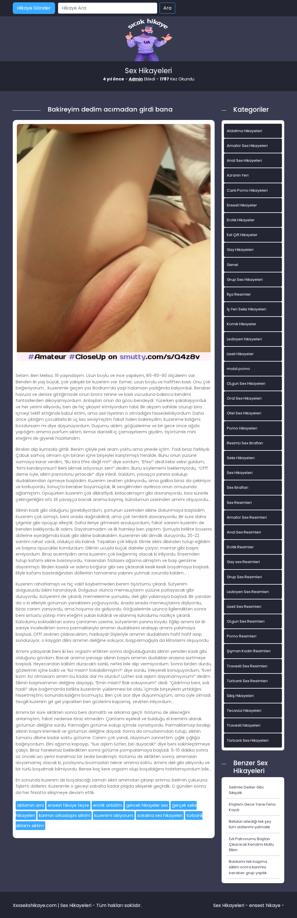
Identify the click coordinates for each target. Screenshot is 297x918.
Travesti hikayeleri (243, 725)
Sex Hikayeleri (240, 472)
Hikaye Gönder (34, 8)
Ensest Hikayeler (242, 205)
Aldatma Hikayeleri (244, 130)
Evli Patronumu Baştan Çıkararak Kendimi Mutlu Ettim (251, 844)
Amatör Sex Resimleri (247, 517)
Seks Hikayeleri (241, 457)
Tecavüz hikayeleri (244, 710)
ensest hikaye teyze (68, 805)
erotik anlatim (107, 805)
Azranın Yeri (238, 175)
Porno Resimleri (241, 636)
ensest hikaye (264, 905)
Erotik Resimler (240, 547)
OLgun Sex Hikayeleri (246, 383)
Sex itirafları (237, 487)
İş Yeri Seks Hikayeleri (246, 309)
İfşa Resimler (239, 294)
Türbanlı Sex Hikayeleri (248, 740)
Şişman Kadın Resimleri (249, 650)
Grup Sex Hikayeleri (245, 279)
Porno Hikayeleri (242, 428)
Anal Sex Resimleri (244, 532)
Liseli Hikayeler (240, 353)
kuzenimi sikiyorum (113, 815)
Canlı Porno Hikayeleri (247, 190)
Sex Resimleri (239, 502)
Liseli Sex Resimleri (244, 606)
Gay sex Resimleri (243, 561)
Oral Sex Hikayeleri (244, 398)
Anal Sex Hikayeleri (244, 160)
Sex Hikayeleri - (231, 905)
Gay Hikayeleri (240, 249)
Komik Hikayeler (241, 323)
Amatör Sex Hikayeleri (247, 145)
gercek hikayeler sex (147, 805)
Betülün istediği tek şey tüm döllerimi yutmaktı (250, 824)
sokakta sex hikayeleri (159, 815)
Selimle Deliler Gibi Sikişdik (246, 790)
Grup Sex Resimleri (244, 576)
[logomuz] (148, 40)
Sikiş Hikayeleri (240, 695)
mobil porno (238, 368)
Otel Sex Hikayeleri (244, 413)
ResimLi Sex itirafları (245, 443)
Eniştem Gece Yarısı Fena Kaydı (252, 807)
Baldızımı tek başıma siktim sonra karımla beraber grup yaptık (248, 867)
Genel (232, 264)
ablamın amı (30, 805)
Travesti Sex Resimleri (247, 666)
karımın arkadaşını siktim (64, 815)
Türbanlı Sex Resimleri (247, 680)
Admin (136, 79)
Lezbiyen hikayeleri (244, 339)
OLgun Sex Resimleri (246, 621)
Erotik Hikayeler (241, 220)
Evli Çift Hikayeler (242, 234)
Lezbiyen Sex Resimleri (248, 591)
